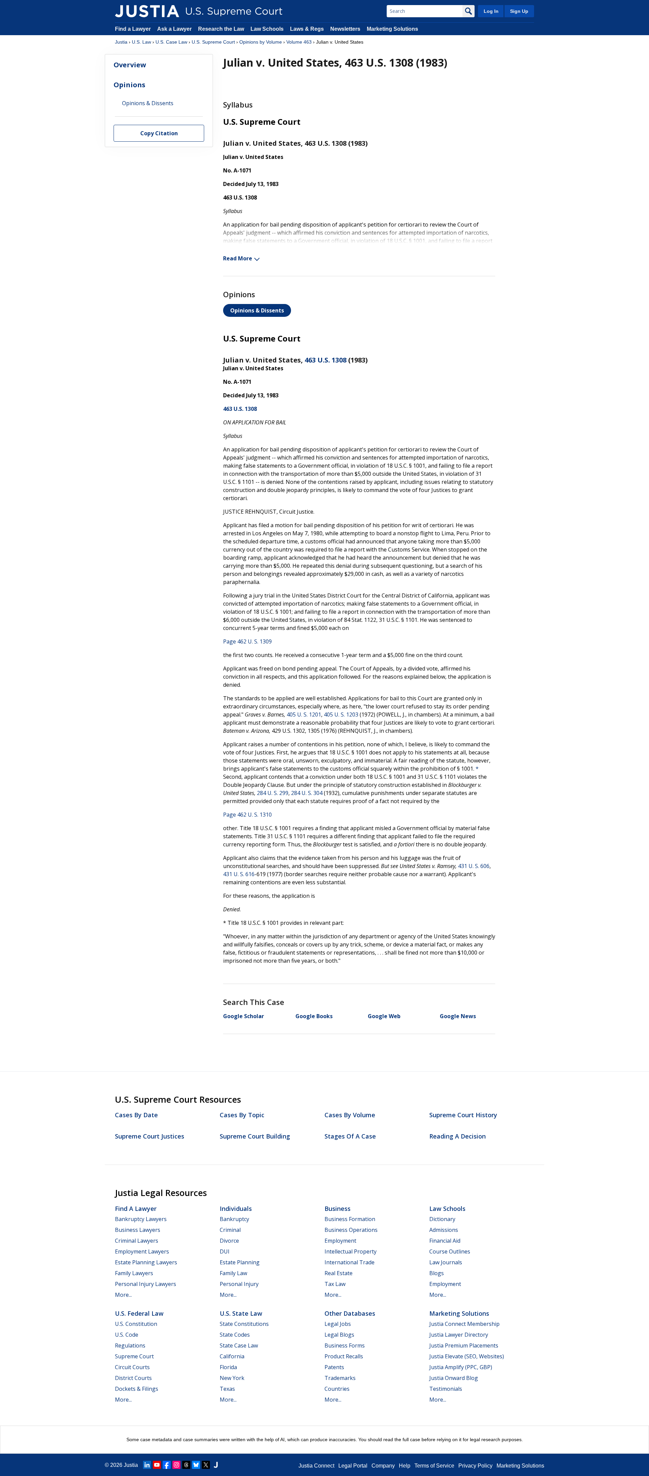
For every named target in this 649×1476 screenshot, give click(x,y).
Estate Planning (240, 1262)
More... (123, 1294)
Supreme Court (134, 1356)
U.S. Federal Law (139, 1313)
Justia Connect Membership (464, 1324)
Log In (491, 11)
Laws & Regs (307, 29)
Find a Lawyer (133, 29)
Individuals (236, 1208)
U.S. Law (141, 42)
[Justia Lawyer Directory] (216, 1465)
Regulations (130, 1345)
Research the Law (221, 29)
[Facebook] (167, 1465)
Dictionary (442, 1219)
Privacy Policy (475, 1466)
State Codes (235, 1334)
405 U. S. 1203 (341, 714)
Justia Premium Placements (463, 1345)
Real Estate (338, 1273)
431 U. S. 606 (473, 866)
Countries (337, 1388)
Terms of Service (434, 1466)
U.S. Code (126, 1334)
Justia (121, 42)
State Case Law (239, 1345)
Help (404, 1466)
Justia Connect (316, 1466)
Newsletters (345, 29)
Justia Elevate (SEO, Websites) (466, 1356)
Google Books (314, 1016)
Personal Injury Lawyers (145, 1284)
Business (337, 1208)
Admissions (443, 1230)
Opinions (129, 84)
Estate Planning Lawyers (146, 1262)
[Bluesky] (196, 1465)
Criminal (230, 1230)
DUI (225, 1251)
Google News (458, 1016)
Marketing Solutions (392, 29)
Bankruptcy (234, 1219)
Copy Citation (159, 133)
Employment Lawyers (142, 1251)
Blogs (436, 1273)
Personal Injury (239, 1284)
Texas (227, 1388)
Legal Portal (352, 1466)
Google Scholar (243, 1016)
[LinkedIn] (147, 1465)
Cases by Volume (349, 1115)
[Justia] (147, 11)
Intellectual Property (350, 1251)
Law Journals (445, 1262)
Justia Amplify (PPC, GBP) (460, 1367)
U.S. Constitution (136, 1324)
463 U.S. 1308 (325, 360)
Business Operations (351, 1230)
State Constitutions (244, 1324)
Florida (228, 1367)
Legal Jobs (337, 1324)
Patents (334, 1367)
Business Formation (349, 1219)
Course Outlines (449, 1251)
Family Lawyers (134, 1273)
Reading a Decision (457, 1136)
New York (232, 1378)
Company (383, 1466)
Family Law (233, 1273)
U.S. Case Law (171, 42)
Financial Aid (444, 1240)
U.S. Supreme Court (213, 42)
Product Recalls (343, 1356)
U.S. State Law (241, 1313)
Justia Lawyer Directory (458, 1334)
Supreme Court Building (255, 1136)
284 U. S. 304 (306, 793)
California (232, 1356)
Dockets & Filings (136, 1388)
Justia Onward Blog (453, 1378)
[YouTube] (157, 1465)
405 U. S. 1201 (304, 714)
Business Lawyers (137, 1230)
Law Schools (267, 29)
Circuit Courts (132, 1367)
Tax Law (334, 1284)
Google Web (384, 1016)
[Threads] (186, 1465)
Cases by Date (136, 1115)
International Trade (349, 1262)
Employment (340, 1240)
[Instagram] (176, 1465)
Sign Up (519, 11)
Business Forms (344, 1345)
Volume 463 (299, 42)
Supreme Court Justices (149, 1136)
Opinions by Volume (260, 42)
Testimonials (445, 1388)
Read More (237, 258)
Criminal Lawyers (136, 1240)
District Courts (133, 1378)
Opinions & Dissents (257, 310)
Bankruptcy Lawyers (141, 1219)
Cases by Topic (242, 1115)
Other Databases (349, 1313)
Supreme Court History (463, 1115)
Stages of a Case (350, 1136)
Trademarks (340, 1378)
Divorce (229, 1240)
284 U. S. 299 (272, 793)
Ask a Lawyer (175, 29)
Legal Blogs (339, 1334)
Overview (130, 64)
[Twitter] (206, 1465)
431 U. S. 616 (239, 874)
